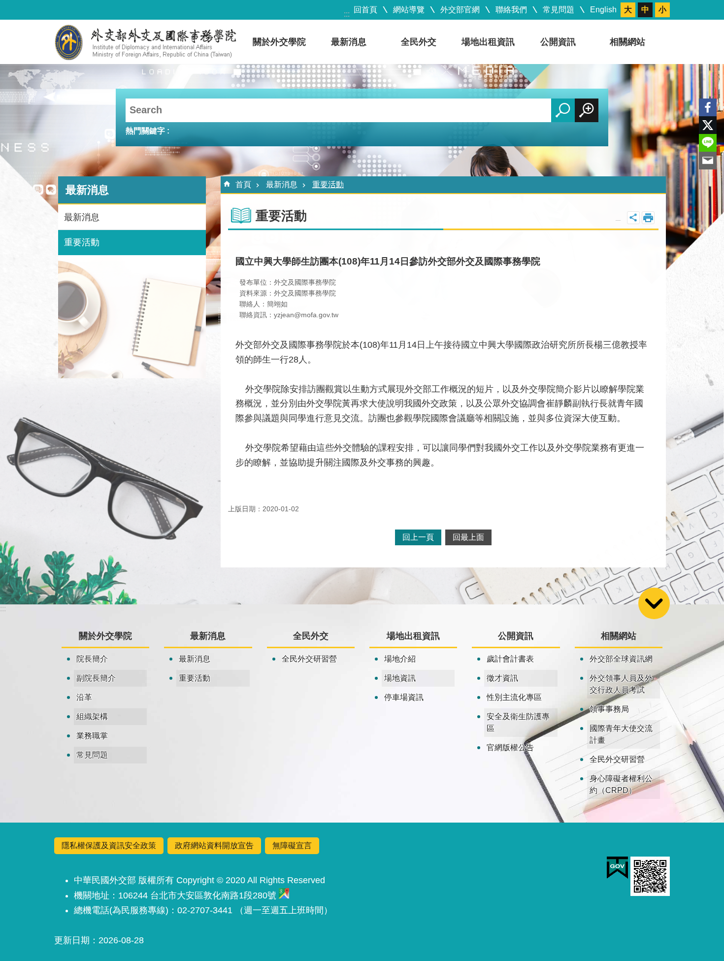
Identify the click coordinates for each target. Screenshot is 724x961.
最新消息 (348, 42)
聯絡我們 (511, 9)
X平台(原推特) (708, 125)
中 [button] (645, 9)
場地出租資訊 (488, 42)
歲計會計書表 (510, 659)
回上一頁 (418, 537)
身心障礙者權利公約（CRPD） (621, 784)
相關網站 (627, 42)
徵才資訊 (502, 678)
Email (708, 160)
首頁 (243, 184)
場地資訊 (400, 678)
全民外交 (418, 42)
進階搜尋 (586, 110)
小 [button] (662, 9)
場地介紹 (400, 659)
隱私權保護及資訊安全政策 (109, 845)
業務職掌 (92, 735)
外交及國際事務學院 (145, 42)
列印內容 (648, 217)
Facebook (708, 107)
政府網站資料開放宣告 (214, 845)
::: (347, 14)
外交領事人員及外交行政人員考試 (621, 684)
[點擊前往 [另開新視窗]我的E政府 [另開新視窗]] (617, 868)
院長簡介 (92, 659)
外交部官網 (460, 9)
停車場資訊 (404, 697)
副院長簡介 (96, 678)
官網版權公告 (510, 747)
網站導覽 (409, 9)
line (708, 143)
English (603, 9)
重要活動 (81, 242)
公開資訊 (558, 42)
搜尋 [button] (563, 110)
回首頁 (365, 9)
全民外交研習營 (309, 659)
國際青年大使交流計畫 (621, 734)
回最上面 (468, 537)
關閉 (654, 603)
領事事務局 (609, 709)
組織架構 (92, 716)
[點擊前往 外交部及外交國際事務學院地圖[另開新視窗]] (284, 895)
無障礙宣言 (292, 845)
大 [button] (628, 9)
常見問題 (558, 9)
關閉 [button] (633, 217)
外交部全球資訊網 (621, 659)
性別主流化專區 (514, 697)
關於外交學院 (279, 42)
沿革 (84, 697)
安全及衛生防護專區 (518, 722)
